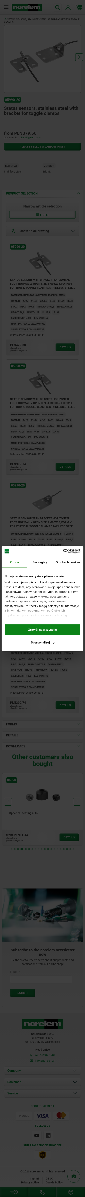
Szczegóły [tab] (40, 562)
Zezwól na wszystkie (42, 629)
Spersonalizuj (40, 642)
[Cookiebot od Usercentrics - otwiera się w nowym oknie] (63, 551)
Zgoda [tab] (14, 562)
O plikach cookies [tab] (68, 562)
